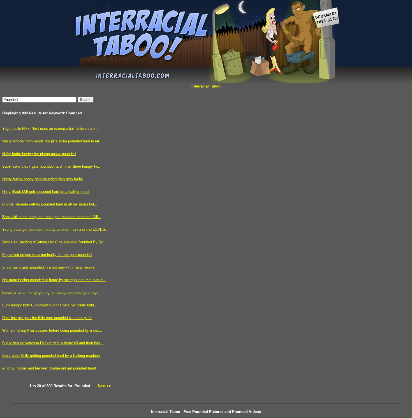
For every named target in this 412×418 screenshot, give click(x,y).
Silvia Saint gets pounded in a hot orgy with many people (48, 267)
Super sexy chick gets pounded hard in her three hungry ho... (51, 166)
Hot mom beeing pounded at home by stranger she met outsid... (54, 280)
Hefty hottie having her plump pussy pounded (39, 154)
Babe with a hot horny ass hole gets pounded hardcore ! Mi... (51, 217)
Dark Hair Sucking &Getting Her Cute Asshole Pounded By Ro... (54, 242)
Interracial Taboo (206, 86)
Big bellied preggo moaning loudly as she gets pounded (47, 255)
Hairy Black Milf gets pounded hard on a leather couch (46, 192)
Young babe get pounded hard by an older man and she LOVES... (55, 229)
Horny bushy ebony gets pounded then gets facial (42, 179)
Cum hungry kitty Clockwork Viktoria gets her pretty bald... (49, 305)
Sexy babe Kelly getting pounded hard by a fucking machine (51, 356)
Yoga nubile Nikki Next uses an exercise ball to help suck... (50, 128)
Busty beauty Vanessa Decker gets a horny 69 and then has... (52, 343)
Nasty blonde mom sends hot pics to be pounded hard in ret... (52, 141)
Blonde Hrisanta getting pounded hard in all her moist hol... (49, 204)
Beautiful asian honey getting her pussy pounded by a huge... (52, 292)
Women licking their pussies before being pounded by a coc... (52, 330)
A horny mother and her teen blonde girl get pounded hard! (49, 368)
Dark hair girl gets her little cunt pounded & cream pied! (47, 318)
